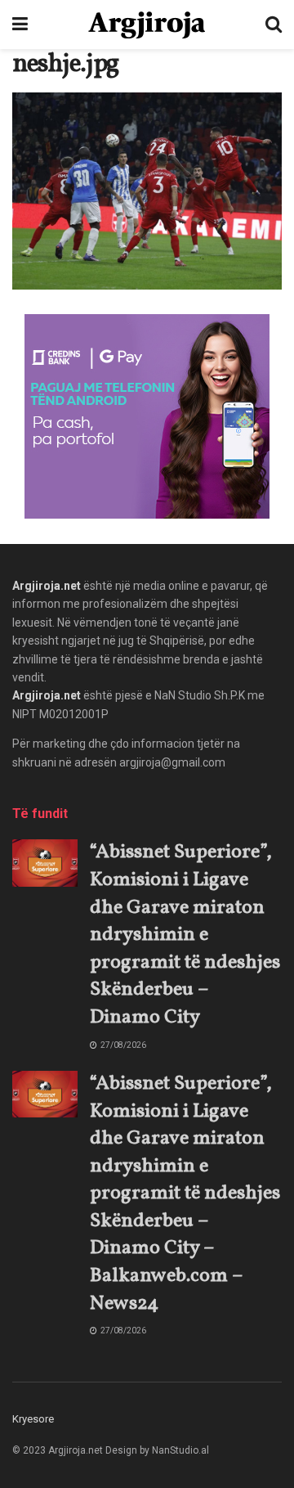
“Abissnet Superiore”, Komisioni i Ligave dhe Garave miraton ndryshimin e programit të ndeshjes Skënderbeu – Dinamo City (185, 935)
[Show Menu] (20, 24)
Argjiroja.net (46, 585)
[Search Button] (273, 24)
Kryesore (33, 1419)
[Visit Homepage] (146, 24)
